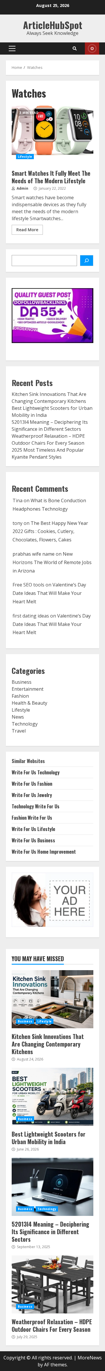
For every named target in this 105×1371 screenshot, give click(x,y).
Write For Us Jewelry (32, 795)
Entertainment (27, 689)
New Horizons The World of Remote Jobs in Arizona (52, 562)
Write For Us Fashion (32, 783)
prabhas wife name (34, 554)
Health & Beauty (29, 703)
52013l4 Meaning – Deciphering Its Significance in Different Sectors (52, 1187)
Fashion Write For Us (32, 817)
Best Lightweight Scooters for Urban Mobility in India (52, 1097)
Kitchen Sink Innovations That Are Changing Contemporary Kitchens (52, 999)
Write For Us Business (33, 840)
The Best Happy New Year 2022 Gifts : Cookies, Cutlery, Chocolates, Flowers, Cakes (50, 531)
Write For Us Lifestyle (33, 829)
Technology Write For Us (36, 806)
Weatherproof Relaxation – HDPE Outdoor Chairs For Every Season (52, 1284)
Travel (19, 731)
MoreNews (90, 1357)
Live (92, 48)
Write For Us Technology (36, 772)
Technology (25, 724)
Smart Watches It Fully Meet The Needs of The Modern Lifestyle (52, 134)
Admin (22, 188)
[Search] (75, 48)
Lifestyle (25, 157)
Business (22, 682)
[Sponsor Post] (86, 260)
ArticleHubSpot (52, 25)
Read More (27, 229)
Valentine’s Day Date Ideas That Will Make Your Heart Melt (49, 593)
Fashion (20, 696)
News (18, 717)
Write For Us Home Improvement (44, 851)
